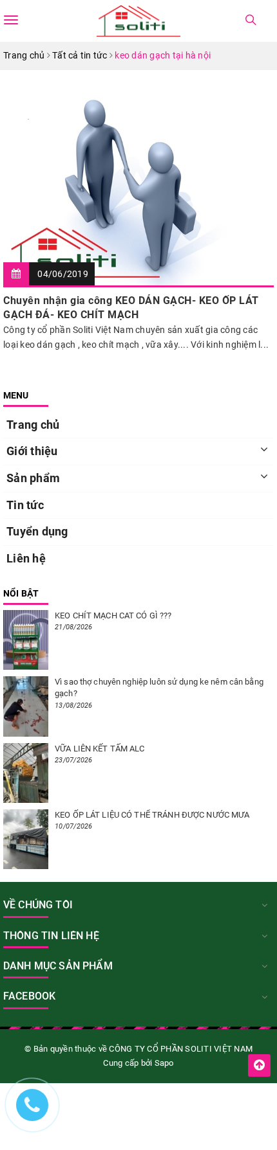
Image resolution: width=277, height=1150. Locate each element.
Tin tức (25, 505)
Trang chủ (32, 424)
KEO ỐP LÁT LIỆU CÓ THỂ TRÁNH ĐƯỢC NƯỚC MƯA (152, 815)
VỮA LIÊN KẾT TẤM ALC (100, 748)
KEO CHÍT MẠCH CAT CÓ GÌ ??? (113, 615)
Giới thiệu (32, 451)
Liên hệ (26, 558)
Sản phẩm (33, 478)
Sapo (164, 1063)
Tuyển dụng (37, 531)
